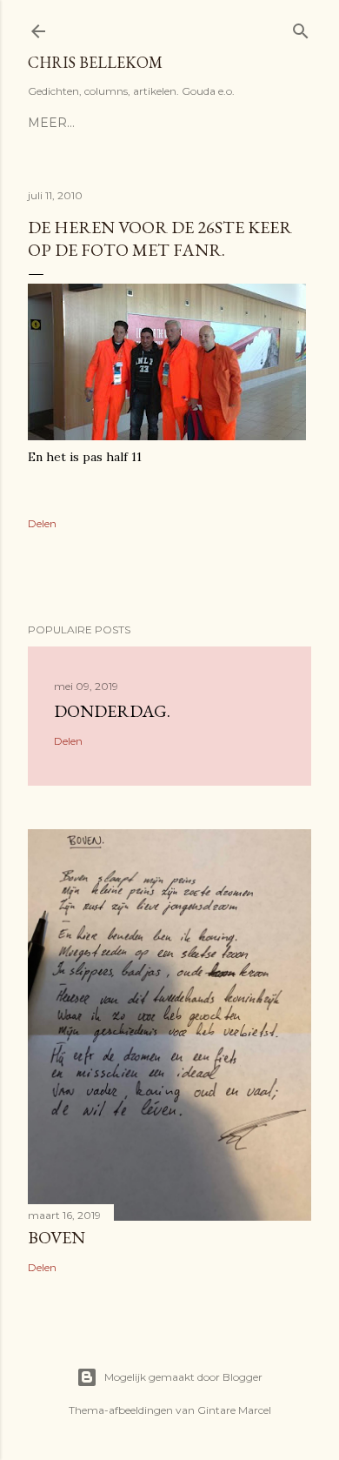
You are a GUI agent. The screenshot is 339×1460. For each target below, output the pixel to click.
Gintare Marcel (234, 1409)
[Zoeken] (300, 27)
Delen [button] (42, 523)
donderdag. (112, 711)
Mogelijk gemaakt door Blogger (183, 1376)
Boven (56, 1237)
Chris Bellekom (95, 62)
